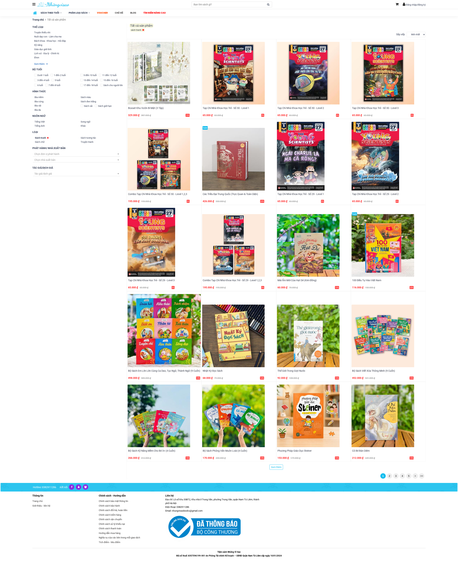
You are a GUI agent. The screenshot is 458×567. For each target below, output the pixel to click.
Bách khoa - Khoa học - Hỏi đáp (50, 41)
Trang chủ (38, 19)
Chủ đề (119, 12)
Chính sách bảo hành (109, 505)
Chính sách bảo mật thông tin (113, 501)
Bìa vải (38, 105)
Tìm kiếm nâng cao (154, 12)
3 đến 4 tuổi (43, 80)
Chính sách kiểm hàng (110, 515)
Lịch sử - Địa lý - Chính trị (46, 53)
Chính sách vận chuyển (110, 519)
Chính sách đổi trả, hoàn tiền (113, 510)
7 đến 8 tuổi (54, 85)
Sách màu (86, 97)
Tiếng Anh (40, 125)
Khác (83, 125)
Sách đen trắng (88, 101)
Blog (133, 12)
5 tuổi (57, 80)
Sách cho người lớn (113, 85)
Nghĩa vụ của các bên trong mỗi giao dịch (119, 537)
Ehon (36, 57)
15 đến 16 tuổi (110, 80)
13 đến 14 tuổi (91, 80)
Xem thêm (40, 64)
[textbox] (76, 154)
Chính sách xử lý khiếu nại (112, 524)
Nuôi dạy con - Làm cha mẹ (48, 36)
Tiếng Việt (40, 121)
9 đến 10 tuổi (90, 75)
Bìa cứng (39, 101)
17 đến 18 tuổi (91, 85)
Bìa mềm (39, 97)
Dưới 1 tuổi (42, 75)
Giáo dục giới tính (43, 49)
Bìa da (38, 110)
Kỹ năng (38, 45)
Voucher (102, 12)
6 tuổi (40, 85)
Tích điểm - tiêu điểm (109, 542)
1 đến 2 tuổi (60, 75)
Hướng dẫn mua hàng (109, 533)
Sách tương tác (88, 137)
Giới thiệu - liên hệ (41, 505)
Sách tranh (40, 137)
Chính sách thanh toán (110, 528)
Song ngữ (85, 121)
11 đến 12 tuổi (109, 75)
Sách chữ (40, 142)
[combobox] (76, 154)
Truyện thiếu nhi (42, 32)
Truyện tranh (87, 142)
